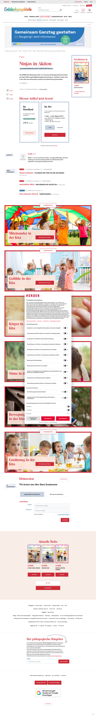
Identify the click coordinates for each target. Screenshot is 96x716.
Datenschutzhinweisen (56, 656)
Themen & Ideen (34, 16)
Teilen (11, 90)
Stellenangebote (55, 615)
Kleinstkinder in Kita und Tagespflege (57, 618)
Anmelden (55, 145)
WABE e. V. (25, 83)
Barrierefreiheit (56, 675)
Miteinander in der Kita (20, 235)
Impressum (63, 675)
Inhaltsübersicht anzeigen (79, 92)
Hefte (20, 51)
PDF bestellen (30, 133)
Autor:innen (75, 5)
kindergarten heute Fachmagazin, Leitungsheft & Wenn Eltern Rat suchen (30, 618)
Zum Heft (34, 574)
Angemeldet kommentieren (32, 494)
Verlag (86, 1)
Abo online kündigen (62, 621)
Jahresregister (60, 20)
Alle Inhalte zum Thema (45, 237)
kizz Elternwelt (79, 618)
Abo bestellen (48, 588)
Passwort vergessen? (38, 514)
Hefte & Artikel (45, 16)
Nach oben (48, 703)
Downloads (82, 5)
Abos (70, 16)
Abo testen (55, 135)
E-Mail (30, 505)
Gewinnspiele (51, 612)
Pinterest (62, 625)
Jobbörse (89, 5)
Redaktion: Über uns (67, 5)
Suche (39, 8)
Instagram (49, 625)
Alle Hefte (48, 583)
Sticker (66, 20)
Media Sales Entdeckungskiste (24, 615)
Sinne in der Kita (22, 373)
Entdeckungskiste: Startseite (11, 51)
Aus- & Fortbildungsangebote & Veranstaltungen (71, 615)
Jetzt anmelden (64, 661)
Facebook (42, 625)
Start (26, 16)
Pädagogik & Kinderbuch (18, 1)
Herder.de (6, 1)
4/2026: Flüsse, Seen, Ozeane (33, 169)
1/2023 (34, 51)
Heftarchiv (39, 20)
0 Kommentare (43, 89)
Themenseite (48, 205)
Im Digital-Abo (60, 127)
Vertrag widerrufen (41, 682)
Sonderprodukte (57, 16)
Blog (65, 16)
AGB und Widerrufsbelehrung (37, 675)
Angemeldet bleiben (63, 514)
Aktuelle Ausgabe (32, 20)
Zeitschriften (78, 1)
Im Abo (49, 127)
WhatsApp (47, 615)
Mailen (11, 99)
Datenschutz (48, 675)
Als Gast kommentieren (56, 494)
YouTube (55, 625)
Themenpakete (53, 20)
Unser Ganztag (31, 1)
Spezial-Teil (45, 20)
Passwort (29, 509)
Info (91, 1)
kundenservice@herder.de (50, 621)
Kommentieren (64, 479)
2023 (30, 51)
